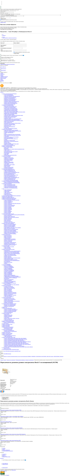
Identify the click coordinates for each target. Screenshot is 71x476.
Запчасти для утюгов (5, 347)
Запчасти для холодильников (7, 129)
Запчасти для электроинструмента (8, 321)
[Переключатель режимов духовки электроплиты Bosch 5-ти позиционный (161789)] (5, 378)
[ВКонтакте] (1, 391)
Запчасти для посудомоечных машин (8, 249)
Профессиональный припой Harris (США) (9, 198)
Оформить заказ (3, 18)
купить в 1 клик (7, 389)
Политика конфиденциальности (7, 450)
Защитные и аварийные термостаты (8, 197)
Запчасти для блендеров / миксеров (8, 213)
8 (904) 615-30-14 (3, 68)
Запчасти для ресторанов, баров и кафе (8, 337)
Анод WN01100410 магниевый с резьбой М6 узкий (12, 351)
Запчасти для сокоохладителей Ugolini (8, 145)
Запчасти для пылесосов (6, 234)
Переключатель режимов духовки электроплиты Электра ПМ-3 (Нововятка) (13, 434)
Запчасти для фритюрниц (6, 334)
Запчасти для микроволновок (7, 146)
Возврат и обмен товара (6, 456)
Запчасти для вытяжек (6, 326)
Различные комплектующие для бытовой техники (10, 349)
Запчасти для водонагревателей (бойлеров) (9, 93)
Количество (2, 16)
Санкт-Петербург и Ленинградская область (9, 37)
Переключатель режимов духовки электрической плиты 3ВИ (10, 440)
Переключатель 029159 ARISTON (6, 421)
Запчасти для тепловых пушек (7, 324)
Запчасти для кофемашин (6, 264)
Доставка (3, 448)
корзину (7, 475)
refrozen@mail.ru (3, 70)
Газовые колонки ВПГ (6, 325)
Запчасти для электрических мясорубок (8, 199)
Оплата (3, 449)
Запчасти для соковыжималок (7, 329)
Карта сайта (4, 455)
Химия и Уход (4, 307)
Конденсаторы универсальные (7, 196)
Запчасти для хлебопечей (6, 285)
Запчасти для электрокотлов (7, 183)
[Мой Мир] (3, 391)
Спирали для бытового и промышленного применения (11, 195)
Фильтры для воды (5, 323)
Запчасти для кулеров (5, 245)
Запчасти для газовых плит (6, 313)
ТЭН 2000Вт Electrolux (7, 353)
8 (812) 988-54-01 (5, 463)
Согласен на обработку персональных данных (9, 19)
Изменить (4, 35)
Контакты (2, 458)
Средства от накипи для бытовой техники (9, 303)
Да (2, 34)
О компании (4, 454)
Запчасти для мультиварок (6, 297)
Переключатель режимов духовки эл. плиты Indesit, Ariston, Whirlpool (11, 416)
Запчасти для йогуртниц (6, 332)
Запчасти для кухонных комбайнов (8, 223)
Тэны (3, 188)
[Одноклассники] (2, 391)
